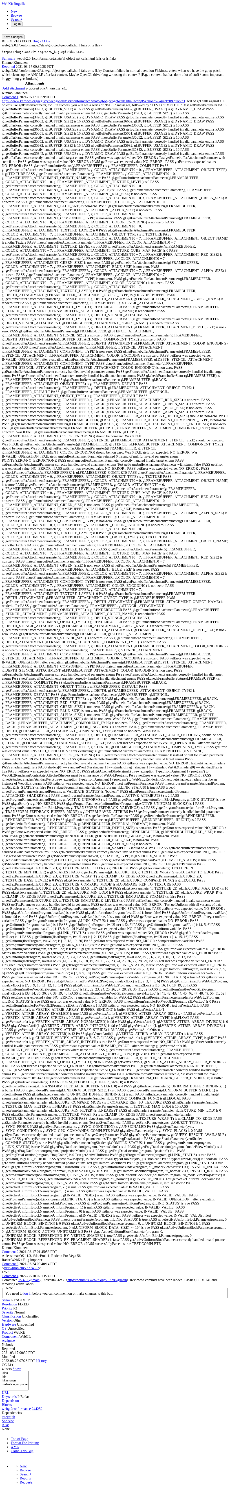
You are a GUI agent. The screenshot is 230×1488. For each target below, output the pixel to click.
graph (11, 1417)
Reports (25, 1478)
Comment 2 (10, 1252)
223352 (45, 41)
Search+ (16, 19)
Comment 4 (10, 1276)
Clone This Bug (22, 1451)
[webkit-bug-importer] (15, 1384)
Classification (11, 1316)
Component (10, 1336)
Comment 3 (10, 1264)
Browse (16, 15)
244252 (37, 1409)
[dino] (15, 1373)
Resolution (9, 1304)
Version (7, 1320)
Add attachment (13, 88)
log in (27, 1293)
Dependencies (12, 1413)
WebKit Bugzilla (14, 4)
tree (4, 1417)
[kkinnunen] (15, 1381)
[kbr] (15, 1377)
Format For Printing (25, 1443)
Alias (5, 1425)
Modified (8, 1357)
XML (15, 1447)
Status (6, 1300)
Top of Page (19, 1439)
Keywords (9, 1397)
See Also (8, 1421)
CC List (7, 1365)
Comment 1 (10, 97)
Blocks (7, 1405)
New (14, 11)
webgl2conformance (16, 1409)
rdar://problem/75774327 (21, 1268)
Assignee (8, 1340)
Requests (26, 1482)
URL (5, 1392)
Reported (8, 66)
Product (7, 1332)
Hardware (9, 1324)
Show (17, 1369)
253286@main (29, 1280)
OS (4, 1328)
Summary (8, 58)
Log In (17, 24)
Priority (7, 1308)
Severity (7, 1312)
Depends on (10, 1401)
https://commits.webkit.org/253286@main (97, 1280)
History (41, 1361)
